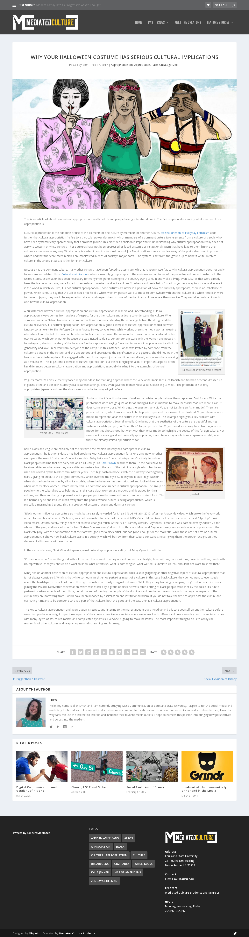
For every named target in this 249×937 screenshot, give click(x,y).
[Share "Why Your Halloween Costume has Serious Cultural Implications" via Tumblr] (96, 652)
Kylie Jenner (100, 872)
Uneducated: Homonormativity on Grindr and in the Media (206, 788)
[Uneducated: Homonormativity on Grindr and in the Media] (207, 766)
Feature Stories (218, 23)
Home (138, 23)
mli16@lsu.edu (184, 879)
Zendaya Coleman (104, 881)
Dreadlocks (100, 864)
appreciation (100, 846)
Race (155, 65)
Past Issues (156, 23)
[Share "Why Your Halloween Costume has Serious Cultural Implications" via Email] (135, 652)
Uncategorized (168, 65)
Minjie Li (34, 933)
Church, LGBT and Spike (88, 787)
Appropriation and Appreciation (130, 65)
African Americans (105, 838)
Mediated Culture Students (183, 892)
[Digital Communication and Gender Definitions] (42, 766)
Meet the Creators (188, 23)
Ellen (85, 65)
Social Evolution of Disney (145, 787)
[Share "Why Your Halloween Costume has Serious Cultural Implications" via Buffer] (119, 652)
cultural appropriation (109, 855)
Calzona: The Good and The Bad (56, 5)
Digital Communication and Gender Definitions (36, 788)
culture (139, 855)
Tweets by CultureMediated (31, 833)
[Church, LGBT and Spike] (97, 766)
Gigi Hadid (121, 864)
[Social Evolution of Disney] (152, 766)
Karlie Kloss (143, 864)
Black (120, 846)
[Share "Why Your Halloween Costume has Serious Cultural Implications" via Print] (143, 652)
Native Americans (128, 872)
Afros (128, 838)
